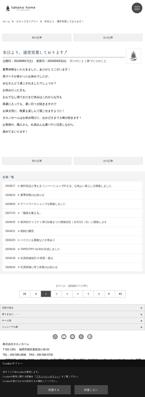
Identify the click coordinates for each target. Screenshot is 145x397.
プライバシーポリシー (47, 376)
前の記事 (37, 37)
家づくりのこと (97, 60)
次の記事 (108, 37)
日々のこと (77, 60)
